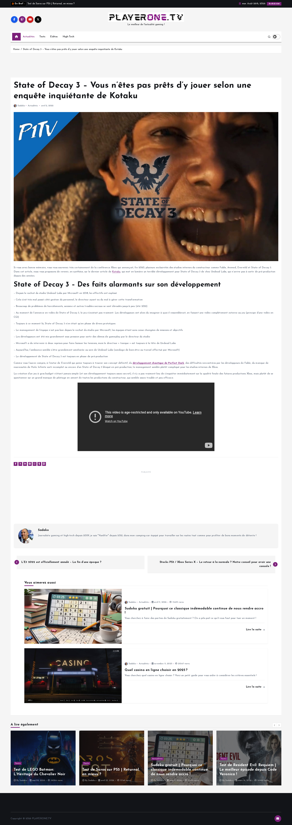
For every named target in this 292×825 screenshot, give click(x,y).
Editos (54, 36)
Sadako (21, 106)
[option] (43, 758)
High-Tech (68, 36)
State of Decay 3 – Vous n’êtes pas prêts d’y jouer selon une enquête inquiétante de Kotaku (72, 49)
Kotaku (116, 272)
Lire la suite (254, 629)
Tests (42, 36)
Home (16, 49)
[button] (274, 725)
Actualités (29, 36)
